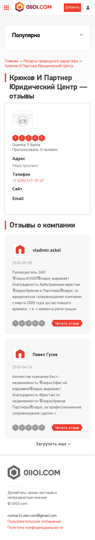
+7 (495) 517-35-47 (28, 181)
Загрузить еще (51, 444)
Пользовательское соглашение (34, 521)
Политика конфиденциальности (35, 527)
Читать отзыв (67, 323)
